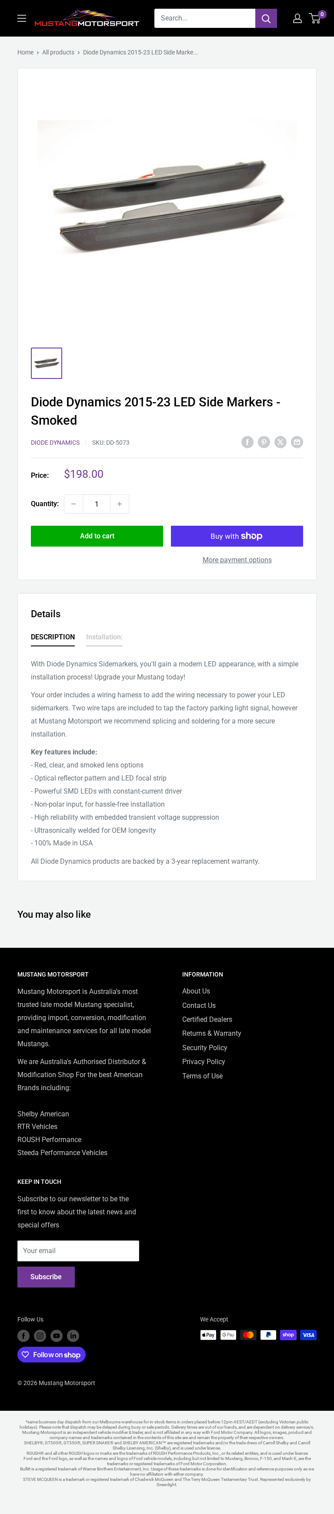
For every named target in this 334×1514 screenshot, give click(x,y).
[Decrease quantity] (73, 504)
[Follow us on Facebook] (23, 1336)
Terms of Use (202, 1076)
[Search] (266, 18)
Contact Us (199, 1005)
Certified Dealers (207, 1019)
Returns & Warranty (211, 1033)
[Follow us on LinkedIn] (73, 1336)
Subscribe (46, 1277)
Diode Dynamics (55, 442)
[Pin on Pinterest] (264, 441)
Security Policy (204, 1048)
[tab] (53, 638)
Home (25, 52)
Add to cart (97, 536)
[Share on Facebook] (247, 441)
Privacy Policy (203, 1062)
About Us (196, 991)
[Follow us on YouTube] (56, 1336)
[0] (315, 18)
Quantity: (45, 504)
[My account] (297, 18)
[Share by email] (297, 441)
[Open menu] (21, 18)
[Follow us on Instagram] (40, 1336)
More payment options (237, 560)
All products (58, 52)
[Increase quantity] (119, 504)
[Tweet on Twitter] (280, 441)
